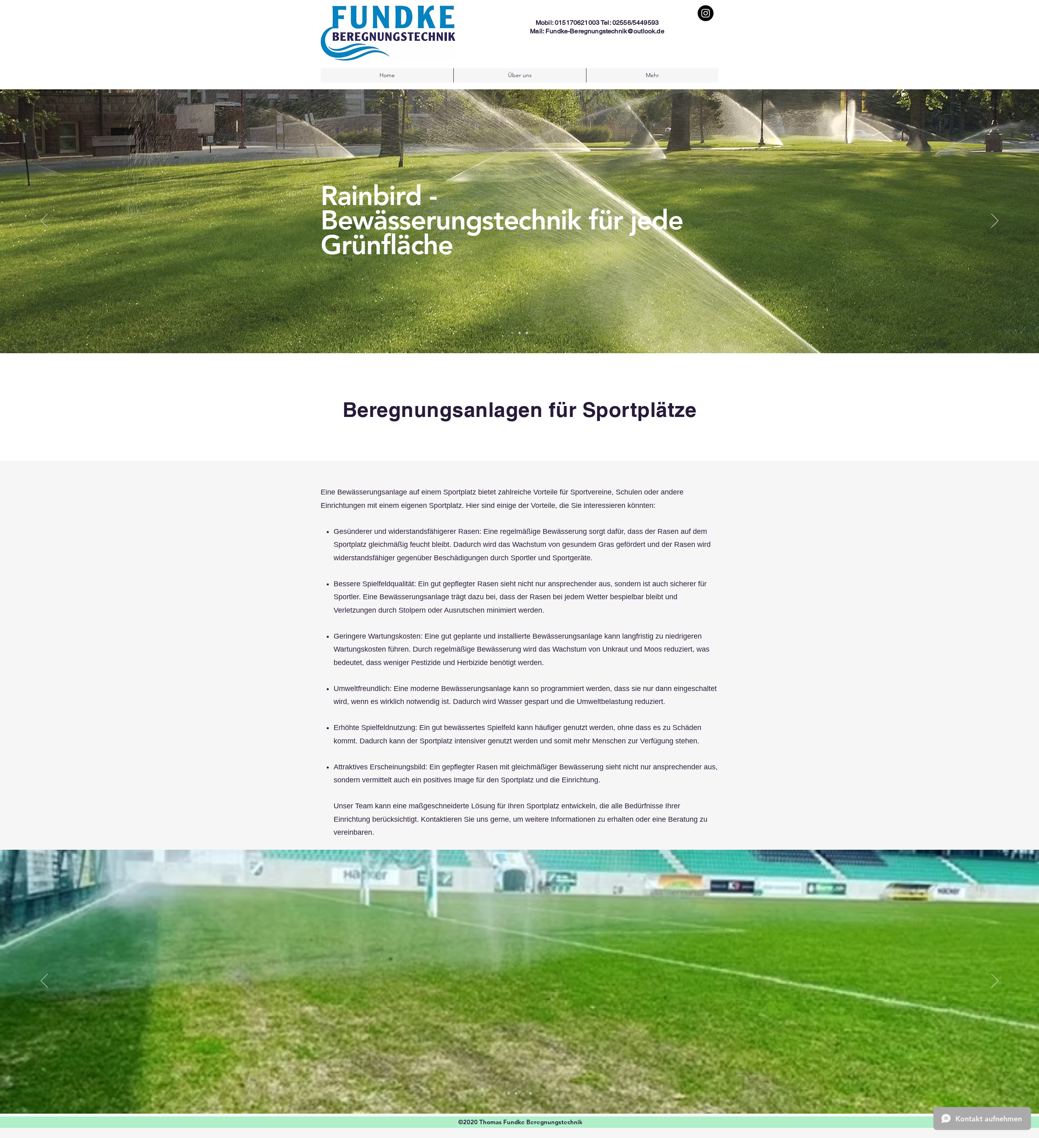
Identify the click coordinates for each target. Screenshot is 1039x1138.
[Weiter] (994, 221)
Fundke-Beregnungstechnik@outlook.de (604, 31)
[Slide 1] (512, 333)
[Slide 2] (519, 333)
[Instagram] (706, 13)
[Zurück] (44, 221)
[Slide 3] (527, 333)
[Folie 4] (530, 1093)
